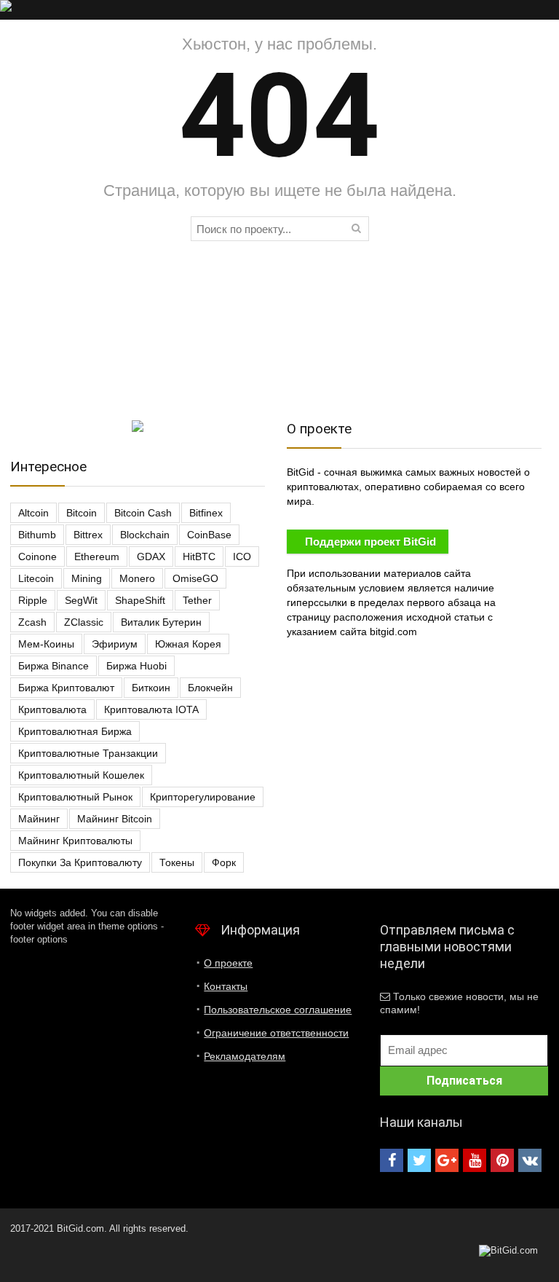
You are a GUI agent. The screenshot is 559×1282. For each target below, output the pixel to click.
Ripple (32, 600)
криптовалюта (52, 709)
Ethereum (96, 556)
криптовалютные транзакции (88, 753)
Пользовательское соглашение (278, 1009)
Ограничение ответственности (276, 1033)
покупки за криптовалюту (80, 862)
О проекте (228, 963)
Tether (197, 600)
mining (86, 578)
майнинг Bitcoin (114, 819)
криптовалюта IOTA (151, 709)
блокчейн (210, 687)
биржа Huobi (136, 666)
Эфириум (115, 644)
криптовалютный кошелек (81, 775)
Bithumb (37, 534)
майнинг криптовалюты (75, 840)
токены (176, 862)
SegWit (81, 600)
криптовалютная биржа (75, 731)
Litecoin (36, 578)
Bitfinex (206, 513)
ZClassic (83, 622)
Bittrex (88, 534)
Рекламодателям (244, 1056)
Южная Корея (188, 644)
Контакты (225, 986)
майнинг (39, 819)
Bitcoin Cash (143, 513)
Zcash (32, 622)
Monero (137, 578)
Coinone (37, 556)
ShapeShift (140, 600)
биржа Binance (53, 666)
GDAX (151, 556)
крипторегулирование (202, 797)
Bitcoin (81, 513)
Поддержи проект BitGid (370, 541)
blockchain (145, 534)
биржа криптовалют (66, 687)
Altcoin (33, 513)
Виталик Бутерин (161, 622)
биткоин (151, 687)
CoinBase (209, 534)
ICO (242, 556)
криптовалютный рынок (75, 797)
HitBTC (199, 556)
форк (224, 862)
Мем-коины (46, 644)
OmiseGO (195, 578)
